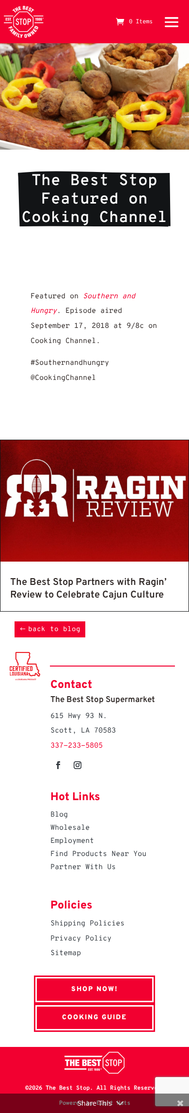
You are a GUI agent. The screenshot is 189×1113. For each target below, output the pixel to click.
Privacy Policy (80, 938)
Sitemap (65, 953)
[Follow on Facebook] (58, 765)
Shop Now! (94, 989)
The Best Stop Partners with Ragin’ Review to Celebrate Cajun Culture (88, 588)
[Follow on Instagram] (77, 765)
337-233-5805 (76, 746)
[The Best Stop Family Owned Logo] (24, 22)
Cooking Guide (94, 1017)
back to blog (54, 629)
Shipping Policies (87, 923)
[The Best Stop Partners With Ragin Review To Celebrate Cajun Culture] (94, 559)
